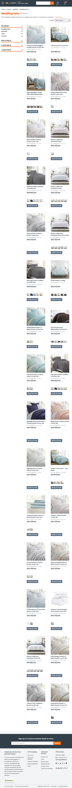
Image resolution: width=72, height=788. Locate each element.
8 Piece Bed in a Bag (58, 280)
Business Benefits (33, 764)
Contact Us (44, 757)
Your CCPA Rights (8, 786)
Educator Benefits (33, 761)
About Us (30, 755)
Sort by (52, 20)
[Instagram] (62, 763)
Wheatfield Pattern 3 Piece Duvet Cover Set (35, 328)
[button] (57, 3)
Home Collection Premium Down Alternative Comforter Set (59, 140)
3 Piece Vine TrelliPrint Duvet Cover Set (34, 704)
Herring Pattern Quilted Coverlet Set (35, 281)
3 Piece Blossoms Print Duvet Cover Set (59, 93)
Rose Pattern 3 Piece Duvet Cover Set (34, 234)
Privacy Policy (45, 766)
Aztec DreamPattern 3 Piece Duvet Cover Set (59, 563)
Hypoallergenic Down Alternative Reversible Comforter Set (34, 93)
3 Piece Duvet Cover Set (59, 45)
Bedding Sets (24, 9)
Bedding (15, 9)
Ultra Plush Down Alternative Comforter (59, 328)
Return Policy (45, 761)
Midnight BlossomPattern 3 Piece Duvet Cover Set (36, 422)
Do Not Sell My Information (22, 786)
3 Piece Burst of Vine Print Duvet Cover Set (36, 610)
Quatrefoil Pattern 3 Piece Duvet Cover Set (59, 704)
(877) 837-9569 (23, 3)
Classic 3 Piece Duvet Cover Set (58, 516)
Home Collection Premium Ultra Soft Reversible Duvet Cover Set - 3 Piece (35, 657)
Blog (29, 766)
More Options (32, 65)
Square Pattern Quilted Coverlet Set (35, 187)
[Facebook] (56, 763)
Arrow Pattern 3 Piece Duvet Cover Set (34, 563)
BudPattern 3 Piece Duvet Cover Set (60, 422)
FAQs (42, 759)
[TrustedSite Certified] (9, 781)
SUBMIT (57, 743)
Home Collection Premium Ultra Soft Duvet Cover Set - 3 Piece (60, 234)
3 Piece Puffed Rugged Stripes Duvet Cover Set (35, 46)
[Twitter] (58, 763)
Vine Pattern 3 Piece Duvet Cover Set (34, 140)
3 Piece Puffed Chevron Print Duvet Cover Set (35, 516)
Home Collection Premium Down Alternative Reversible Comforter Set (59, 187)
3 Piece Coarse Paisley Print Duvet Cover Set (59, 610)
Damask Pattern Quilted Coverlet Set (59, 375)
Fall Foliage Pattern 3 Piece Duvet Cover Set (59, 657)
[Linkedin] (60, 763)
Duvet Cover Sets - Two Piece (59, 469)
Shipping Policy (45, 764)
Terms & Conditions (47, 768)
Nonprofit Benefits (30, 758)
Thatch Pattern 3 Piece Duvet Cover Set (35, 375)
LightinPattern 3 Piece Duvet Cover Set (34, 469)
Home (3, 9)
